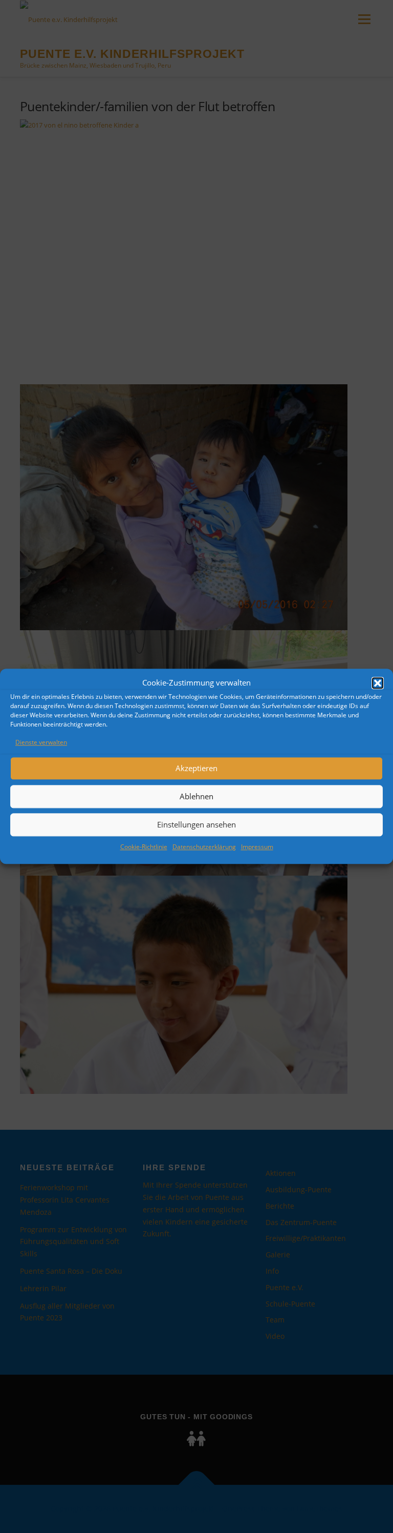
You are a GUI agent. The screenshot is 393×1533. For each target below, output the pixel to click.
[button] (378, 683)
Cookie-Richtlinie (143, 846)
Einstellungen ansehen (196, 825)
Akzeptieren (196, 768)
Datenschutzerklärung (204, 846)
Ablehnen (196, 797)
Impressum (257, 846)
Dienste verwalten (41, 742)
